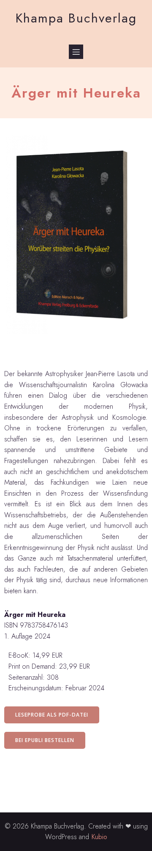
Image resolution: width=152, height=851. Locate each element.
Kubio (99, 837)
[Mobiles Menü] (76, 52)
